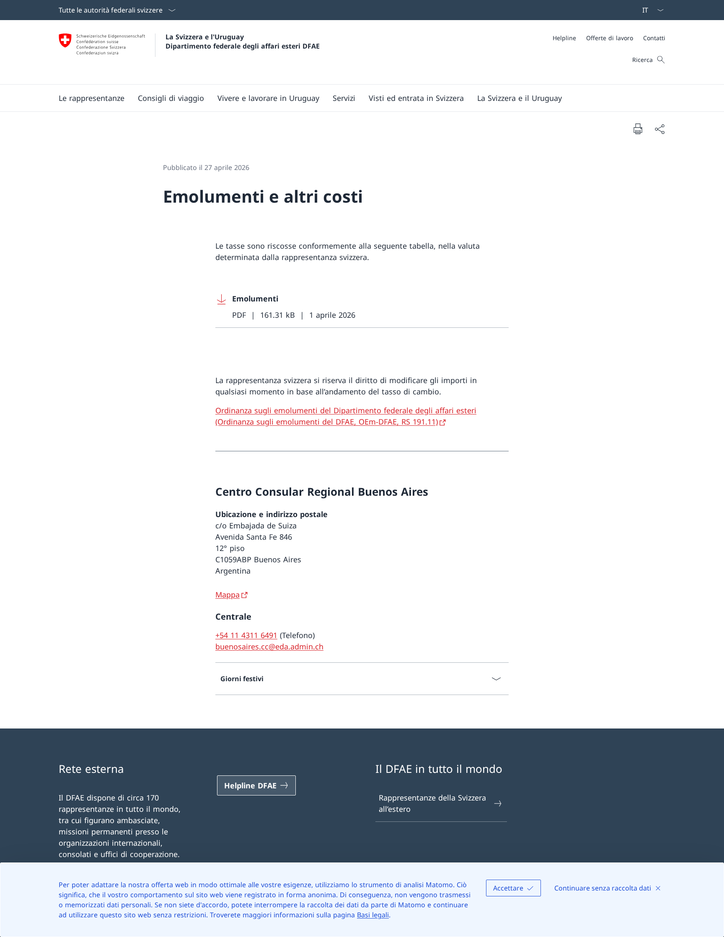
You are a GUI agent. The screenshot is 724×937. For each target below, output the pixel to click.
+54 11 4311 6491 (246, 635)
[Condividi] (659, 128)
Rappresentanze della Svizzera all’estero (432, 803)
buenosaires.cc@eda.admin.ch (269, 646)
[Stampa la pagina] (638, 128)
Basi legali (373, 914)
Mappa (227, 594)
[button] (91, 98)
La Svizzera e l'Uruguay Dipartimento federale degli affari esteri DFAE (242, 41)
